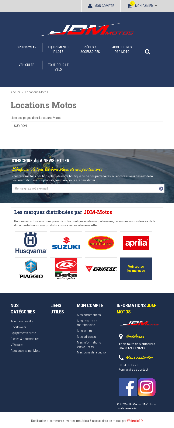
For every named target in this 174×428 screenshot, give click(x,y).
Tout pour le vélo (58, 67)
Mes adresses (86, 336)
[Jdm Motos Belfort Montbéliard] (87, 29)
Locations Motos (44, 105)
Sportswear (26, 47)
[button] (147, 49)
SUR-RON (20, 125)
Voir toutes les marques (136, 268)
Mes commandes (89, 315)
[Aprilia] (136, 243)
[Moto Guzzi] (101, 243)
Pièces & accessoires (90, 49)
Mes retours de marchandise (87, 323)
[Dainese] (101, 269)
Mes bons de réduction (92, 352)
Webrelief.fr (135, 420)
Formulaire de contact (133, 369)
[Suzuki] (66, 243)
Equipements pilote (58, 49)
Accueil (15, 92)
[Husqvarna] (31, 243)
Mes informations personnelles (89, 344)
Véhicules (26, 65)
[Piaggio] (31, 269)
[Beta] (66, 269)
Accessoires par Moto (122, 49)
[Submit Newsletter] (161, 188)
